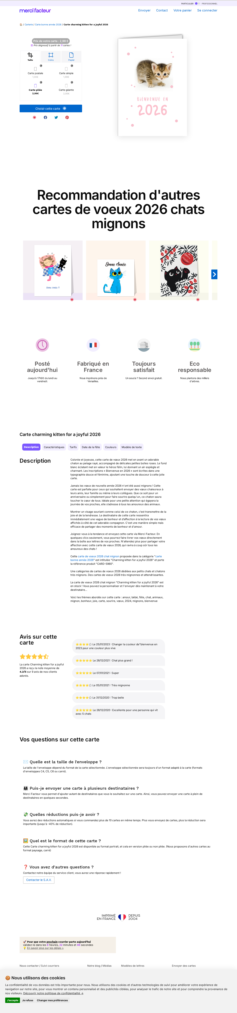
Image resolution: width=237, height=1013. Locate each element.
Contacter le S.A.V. (38, 880)
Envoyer (144, 10)
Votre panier (182, 10)
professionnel (209, 3)
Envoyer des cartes (184, 965)
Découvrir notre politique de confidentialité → (53, 993)
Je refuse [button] (27, 1000)
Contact (162, 10)
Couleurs (110, 447)
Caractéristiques (54, 447)
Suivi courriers (50, 965)
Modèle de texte (132, 447)
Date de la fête (91, 447)
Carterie (29, 24)
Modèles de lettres (132, 965)
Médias (107, 965)
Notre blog (93, 965)
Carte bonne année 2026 (48, 24)
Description (31, 447)
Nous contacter (29, 965)
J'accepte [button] (12, 1000)
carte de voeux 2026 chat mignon (98, 556)
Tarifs (73, 447)
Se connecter (207, 10)
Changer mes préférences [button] (52, 1000)
